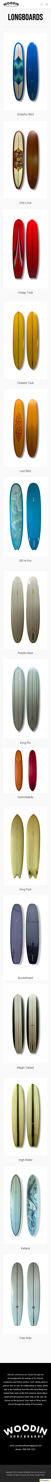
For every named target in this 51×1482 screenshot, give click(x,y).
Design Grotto (39, 1475)
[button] (46, 4)
